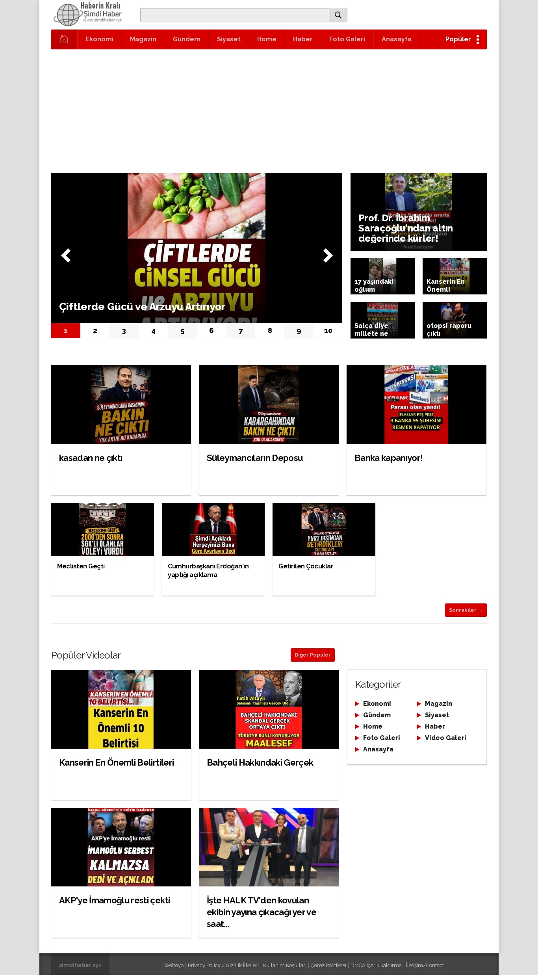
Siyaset (229, 39)
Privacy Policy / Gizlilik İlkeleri (223, 965)
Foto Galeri (347, 39)
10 (328, 330)
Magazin (143, 39)
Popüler (458, 39)
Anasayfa (397, 39)
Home (266, 39)
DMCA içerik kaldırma (376, 965)
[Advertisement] (269, 108)
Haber (303, 39)
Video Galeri (445, 738)
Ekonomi (99, 39)
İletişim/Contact (425, 965)
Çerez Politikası (328, 965)
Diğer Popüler (313, 655)
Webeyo (174, 965)
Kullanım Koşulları (284, 965)
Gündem (186, 39)
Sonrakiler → (466, 610)
